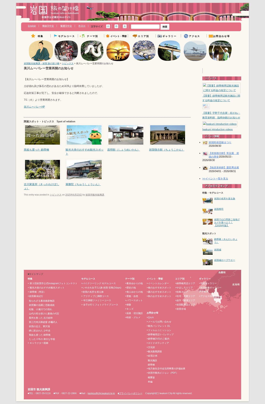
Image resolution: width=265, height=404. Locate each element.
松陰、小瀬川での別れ (40, 309)
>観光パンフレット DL (158, 326)
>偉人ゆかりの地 (134, 292)
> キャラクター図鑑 (38, 343)
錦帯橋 (151, 364)
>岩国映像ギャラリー (210, 287)
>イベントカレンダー (158, 283)
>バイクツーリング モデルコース (98, 283)
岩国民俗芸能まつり (220, 142)
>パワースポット (134, 300)
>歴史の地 (130, 287)
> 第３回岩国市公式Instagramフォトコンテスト (52, 283)
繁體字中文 (66, 26)
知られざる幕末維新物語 (42, 300)
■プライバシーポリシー (130, 393)
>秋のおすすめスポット (159, 296)
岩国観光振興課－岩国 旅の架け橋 (41, 63)
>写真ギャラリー (208, 283)
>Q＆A (150, 317)
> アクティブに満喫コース (95, 296)
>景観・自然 (131, 296)
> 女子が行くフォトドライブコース (99, 304)
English (32, 26)
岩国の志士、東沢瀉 (39, 326)
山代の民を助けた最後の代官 (44, 313)
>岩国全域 (180, 309)
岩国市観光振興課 (95, 194)
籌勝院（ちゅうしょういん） (83, 184)
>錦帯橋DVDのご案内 (158, 338)
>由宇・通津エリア (185, 300)
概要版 (151, 377)
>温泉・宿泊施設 (134, 313)
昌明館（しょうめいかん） (123, 149)
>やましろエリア (184, 287)
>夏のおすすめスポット (159, 292)
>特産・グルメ (132, 317)
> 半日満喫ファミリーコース (96, 300)
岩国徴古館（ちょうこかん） (166, 149)
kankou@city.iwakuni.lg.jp (101, 393)
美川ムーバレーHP (34, 107)
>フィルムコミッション (159, 330)
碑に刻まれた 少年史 (39, 330)
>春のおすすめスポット (159, 287)
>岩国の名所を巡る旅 (92, 292)
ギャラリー (170, 36)
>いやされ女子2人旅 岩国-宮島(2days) (101, 287)
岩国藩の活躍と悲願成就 (42, 305)
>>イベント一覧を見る (215, 178)
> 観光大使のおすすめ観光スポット (46, 287)
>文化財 (151, 347)
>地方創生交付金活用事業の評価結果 (166, 368)
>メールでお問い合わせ (159, 321)
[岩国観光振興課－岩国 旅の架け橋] (54, 13)
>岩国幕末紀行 (35, 296)
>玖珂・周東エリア (185, 296)
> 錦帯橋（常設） (37, 292)
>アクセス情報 (206, 296)
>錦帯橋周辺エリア (185, 283)
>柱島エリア (181, 292)
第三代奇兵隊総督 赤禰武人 (43, 322)
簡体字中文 (48, 26)
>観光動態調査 (154, 351)
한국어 (81, 26)
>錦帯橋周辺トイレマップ (160, 334)
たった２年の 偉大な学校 (42, 339)
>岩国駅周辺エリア (185, 304)
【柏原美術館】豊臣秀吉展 (224, 167)
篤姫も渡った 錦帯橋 (36, 149)
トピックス (68, 63)
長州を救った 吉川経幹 (41, 318)
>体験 (128, 304)
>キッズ (129, 309)
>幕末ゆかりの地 (134, 283)
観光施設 (152, 360)
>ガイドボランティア (158, 343)
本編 (150, 381)
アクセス (194, 36)
